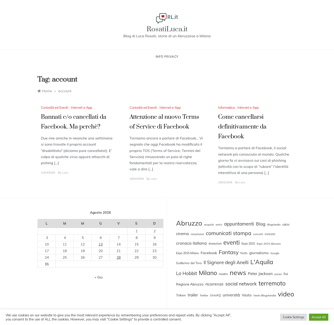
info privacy (167, 56)
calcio (285, 224)
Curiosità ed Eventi (54, 108)
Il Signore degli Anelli (226, 262)
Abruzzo (189, 223)
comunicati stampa (228, 233)
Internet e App (81, 108)
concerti (258, 234)
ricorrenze (214, 283)
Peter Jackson (260, 273)
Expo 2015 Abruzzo (269, 243)
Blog (260, 224)
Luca (65, 172)
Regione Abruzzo (190, 284)
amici (219, 224)
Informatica (226, 108)
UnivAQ (215, 295)
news (238, 272)
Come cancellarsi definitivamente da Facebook (242, 126)
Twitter (204, 295)
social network (241, 284)
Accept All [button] (319, 317)
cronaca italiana (191, 243)
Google (274, 253)
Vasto (247, 295)
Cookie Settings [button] (293, 317)
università (231, 295)
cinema (182, 233)
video (286, 294)
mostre (223, 274)
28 (119, 257)
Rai (286, 274)
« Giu (99, 277)
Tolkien (181, 295)
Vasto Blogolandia (264, 295)
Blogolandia (273, 224)
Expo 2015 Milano (187, 253)
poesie (278, 274)
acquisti (209, 224)
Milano (208, 273)
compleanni (197, 234)
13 (101, 244)
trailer (193, 294)
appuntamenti (239, 224)
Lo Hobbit (186, 273)
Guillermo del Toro (189, 263)
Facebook (209, 253)
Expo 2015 (248, 243)
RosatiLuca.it (167, 29)
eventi (231, 242)
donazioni (215, 243)
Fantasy (229, 252)
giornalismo (259, 253)
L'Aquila (261, 262)
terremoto (272, 283)
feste (243, 253)
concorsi (270, 234)
